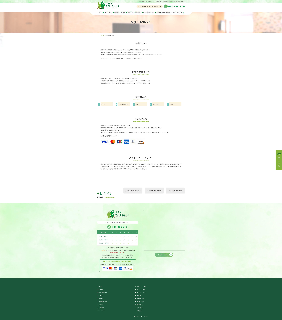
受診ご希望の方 (167, 12)
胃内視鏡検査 (140, 298)
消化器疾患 (140, 304)
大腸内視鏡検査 (103, 301)
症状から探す (140, 301)
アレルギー (102, 311)
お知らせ (101, 304)
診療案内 (101, 298)
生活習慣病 (102, 307)
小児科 (123, 12)
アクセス (101, 295)
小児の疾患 (140, 307)
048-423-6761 (120, 226)
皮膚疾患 (139, 311)
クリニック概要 (141, 289)
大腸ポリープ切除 (141, 286)
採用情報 (158, 12)
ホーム (101, 12)
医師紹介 (101, 289)
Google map (162, 255)
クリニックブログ (178, 12)
